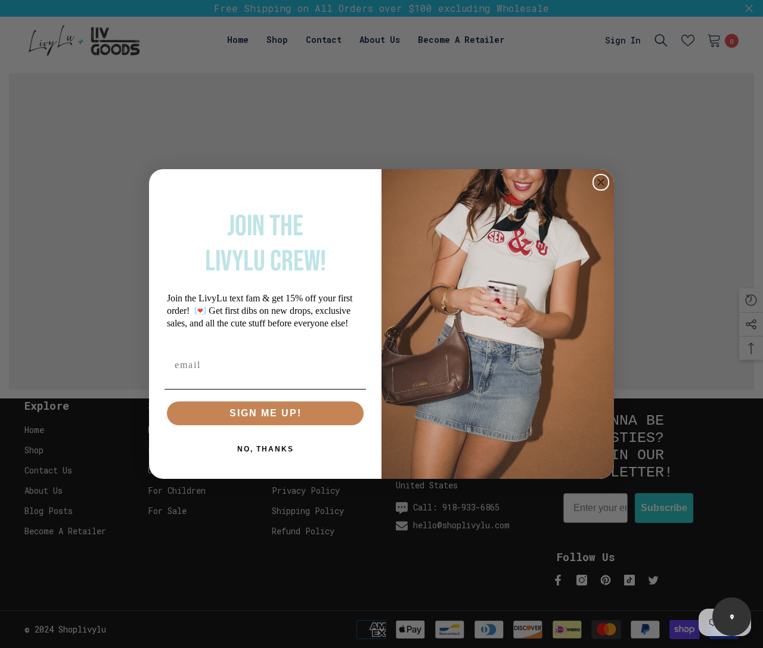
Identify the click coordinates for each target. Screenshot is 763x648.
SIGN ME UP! (265, 413)
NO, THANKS (265, 449)
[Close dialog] (601, 182)
